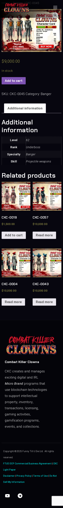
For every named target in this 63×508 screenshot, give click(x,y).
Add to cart (13, 81)
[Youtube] (7, 496)
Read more (44, 235)
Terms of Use (40, 476)
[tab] (25, 108)
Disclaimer (9, 476)
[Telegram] (20, 496)
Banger (46, 94)
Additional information (24, 108)
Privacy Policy (24, 476)
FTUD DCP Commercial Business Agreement (27, 463)
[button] (55, 7)
